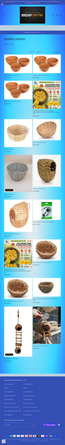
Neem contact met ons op (11, 407)
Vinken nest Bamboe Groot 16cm (12, 234)
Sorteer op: (32, 52)
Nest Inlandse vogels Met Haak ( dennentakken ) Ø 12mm (45, 299)
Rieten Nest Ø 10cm (9, 149)
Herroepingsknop (9, 384)
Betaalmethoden (8, 399)
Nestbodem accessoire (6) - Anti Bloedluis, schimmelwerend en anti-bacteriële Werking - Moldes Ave (46, 112)
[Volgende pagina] (37, 369)
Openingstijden (8, 415)
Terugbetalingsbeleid (10, 395)
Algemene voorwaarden (55, 439)
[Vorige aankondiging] (3, 2)
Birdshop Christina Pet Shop (14, 439)
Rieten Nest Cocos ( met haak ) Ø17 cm (14, 301)
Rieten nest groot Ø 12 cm (39, 142)
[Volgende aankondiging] (62, 2)
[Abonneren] (33, 425)
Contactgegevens (9, 392)
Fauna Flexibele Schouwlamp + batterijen (43, 222)
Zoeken (6, 388)
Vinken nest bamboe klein (39, 188)
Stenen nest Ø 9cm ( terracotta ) (12, 75)
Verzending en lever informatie (12, 411)
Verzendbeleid (22, 440)
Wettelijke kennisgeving (32, 440)
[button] (3, 15)
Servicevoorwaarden (9, 403)
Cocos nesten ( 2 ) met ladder (11, 358)
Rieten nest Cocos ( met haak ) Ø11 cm (42, 262)
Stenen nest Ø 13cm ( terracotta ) (12, 101)
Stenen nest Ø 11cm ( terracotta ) (41, 75)
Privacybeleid (45, 439)
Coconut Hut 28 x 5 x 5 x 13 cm (40, 346)
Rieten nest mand (8, 194)
